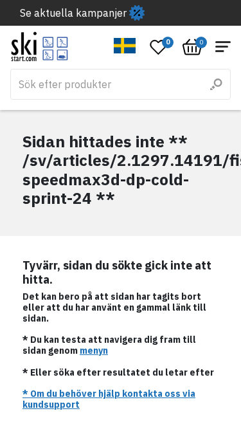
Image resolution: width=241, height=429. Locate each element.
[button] (125, 46)
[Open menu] (223, 46)
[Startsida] (39, 46)
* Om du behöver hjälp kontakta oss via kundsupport (108, 399)
